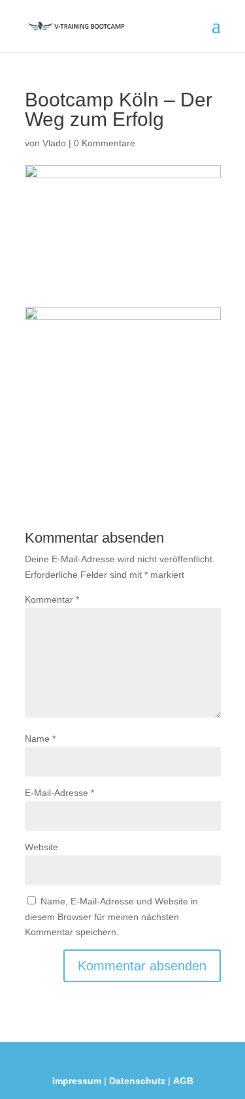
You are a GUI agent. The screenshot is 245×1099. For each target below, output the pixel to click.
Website (41, 847)
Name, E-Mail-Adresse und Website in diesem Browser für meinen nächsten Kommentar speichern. (111, 917)
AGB (183, 1080)
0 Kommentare (104, 143)
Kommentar (52, 599)
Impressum (76, 1080)
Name (40, 738)
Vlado (54, 143)
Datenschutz (137, 1080)
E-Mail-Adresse (59, 793)
